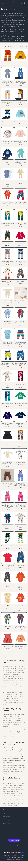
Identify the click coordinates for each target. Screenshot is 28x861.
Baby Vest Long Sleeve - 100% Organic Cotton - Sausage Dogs (20, 607)
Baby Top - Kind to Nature (20, 646)
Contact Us (6, 830)
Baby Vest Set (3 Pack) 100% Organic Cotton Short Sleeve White (20, 302)
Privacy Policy (7, 823)
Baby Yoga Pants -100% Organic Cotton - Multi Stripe (20, 343)
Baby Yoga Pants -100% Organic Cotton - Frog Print (7, 364)
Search (5, 813)
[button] (3, 3)
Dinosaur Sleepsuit (7, 526)
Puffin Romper (20, 565)
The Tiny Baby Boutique (12, 855)
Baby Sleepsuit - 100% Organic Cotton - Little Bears (7, 82)
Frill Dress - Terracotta (7, 646)
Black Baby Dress (8, 442)
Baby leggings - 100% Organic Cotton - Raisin (7, 484)
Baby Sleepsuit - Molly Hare (20, 527)
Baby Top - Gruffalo (20, 62)
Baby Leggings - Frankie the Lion (20, 224)
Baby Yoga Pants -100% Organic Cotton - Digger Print (20, 364)
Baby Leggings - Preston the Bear (20, 262)
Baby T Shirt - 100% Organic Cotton (7, 566)
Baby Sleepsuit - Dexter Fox (7, 384)
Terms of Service (7, 820)
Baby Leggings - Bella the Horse (7, 103)
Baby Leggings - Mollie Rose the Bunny (7, 262)
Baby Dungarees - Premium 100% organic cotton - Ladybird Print (20, 505)
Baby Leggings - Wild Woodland (20, 546)
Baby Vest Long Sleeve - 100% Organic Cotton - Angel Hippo (7, 463)
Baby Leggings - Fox (20, 102)
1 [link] (9, 655)
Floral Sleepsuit (7, 626)
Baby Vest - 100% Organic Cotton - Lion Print (7, 606)
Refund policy (12, 857)
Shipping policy (19, 859)
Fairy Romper (7, 585)
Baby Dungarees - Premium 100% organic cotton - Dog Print (20, 82)
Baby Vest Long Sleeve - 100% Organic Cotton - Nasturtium (20, 586)
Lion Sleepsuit (20, 181)
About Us (5, 834)
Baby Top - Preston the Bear (7, 161)
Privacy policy (20, 857)
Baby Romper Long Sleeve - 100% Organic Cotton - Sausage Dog (7, 204)
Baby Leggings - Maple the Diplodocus (7, 546)
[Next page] (18, 655)
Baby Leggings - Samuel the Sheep (7, 404)
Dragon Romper (7, 243)
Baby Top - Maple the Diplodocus (20, 424)
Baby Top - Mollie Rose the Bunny (20, 142)
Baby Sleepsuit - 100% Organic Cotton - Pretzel (20, 627)
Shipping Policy (7, 827)
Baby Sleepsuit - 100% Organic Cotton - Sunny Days (20, 162)
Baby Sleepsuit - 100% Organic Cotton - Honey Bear (20, 322)
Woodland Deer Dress (7, 141)
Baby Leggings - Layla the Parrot (20, 384)
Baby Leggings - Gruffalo (7, 62)
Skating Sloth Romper (20, 462)
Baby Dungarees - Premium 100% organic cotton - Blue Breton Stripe (20, 484)
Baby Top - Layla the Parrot (20, 243)
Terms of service (10, 859)
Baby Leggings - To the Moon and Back (7, 122)
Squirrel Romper (20, 281)
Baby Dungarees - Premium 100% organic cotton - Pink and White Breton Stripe (7, 506)
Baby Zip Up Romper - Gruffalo (7, 282)
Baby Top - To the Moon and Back (7, 424)
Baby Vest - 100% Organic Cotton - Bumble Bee (7, 343)
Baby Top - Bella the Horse (20, 121)
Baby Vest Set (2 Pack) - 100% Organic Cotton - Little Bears (7, 183)
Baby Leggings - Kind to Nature (20, 443)
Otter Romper (7, 321)
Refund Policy (6, 816)
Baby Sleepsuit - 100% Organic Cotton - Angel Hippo (7, 302)
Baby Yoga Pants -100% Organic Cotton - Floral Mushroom (20, 204)
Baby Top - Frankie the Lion (20, 403)
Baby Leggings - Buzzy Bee (7, 223)
